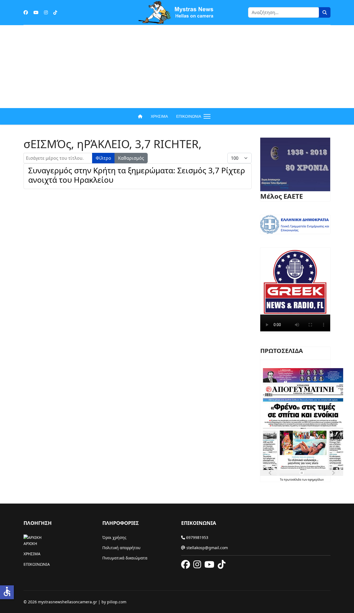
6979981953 (196, 537)
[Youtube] (35, 12)
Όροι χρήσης (114, 537)
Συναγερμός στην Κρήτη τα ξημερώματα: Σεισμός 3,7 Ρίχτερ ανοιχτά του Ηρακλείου (136, 175)
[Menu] (205, 116)
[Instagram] (46, 12)
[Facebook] (26, 12)
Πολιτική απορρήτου (121, 547)
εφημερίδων (316, 479)
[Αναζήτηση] (324, 12)
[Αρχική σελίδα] (140, 116)
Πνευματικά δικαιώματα (124, 557)
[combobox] (283, 12)
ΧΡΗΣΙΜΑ (159, 116)
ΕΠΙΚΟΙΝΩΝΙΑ (188, 116)
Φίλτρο (103, 158)
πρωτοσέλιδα (293, 479)
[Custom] (55, 12)
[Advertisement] (177, 66)
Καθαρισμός (131, 158)
